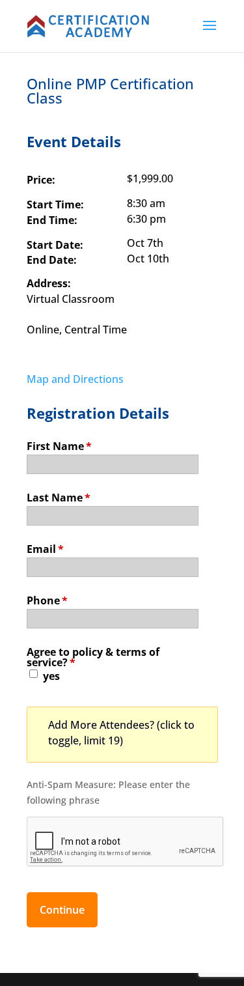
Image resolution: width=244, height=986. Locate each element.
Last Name (58, 496)
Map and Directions (75, 379)
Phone (47, 599)
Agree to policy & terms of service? (93, 656)
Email (45, 548)
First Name (59, 445)
